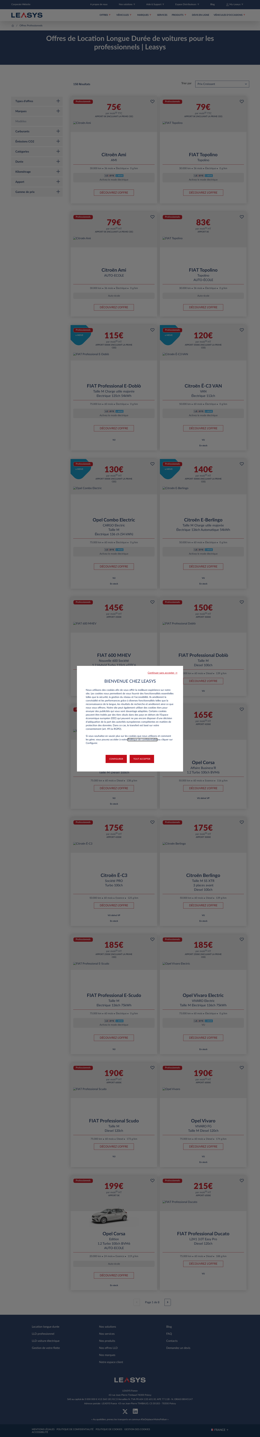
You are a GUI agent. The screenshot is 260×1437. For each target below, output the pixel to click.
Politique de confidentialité (142, 739)
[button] (162, 673)
